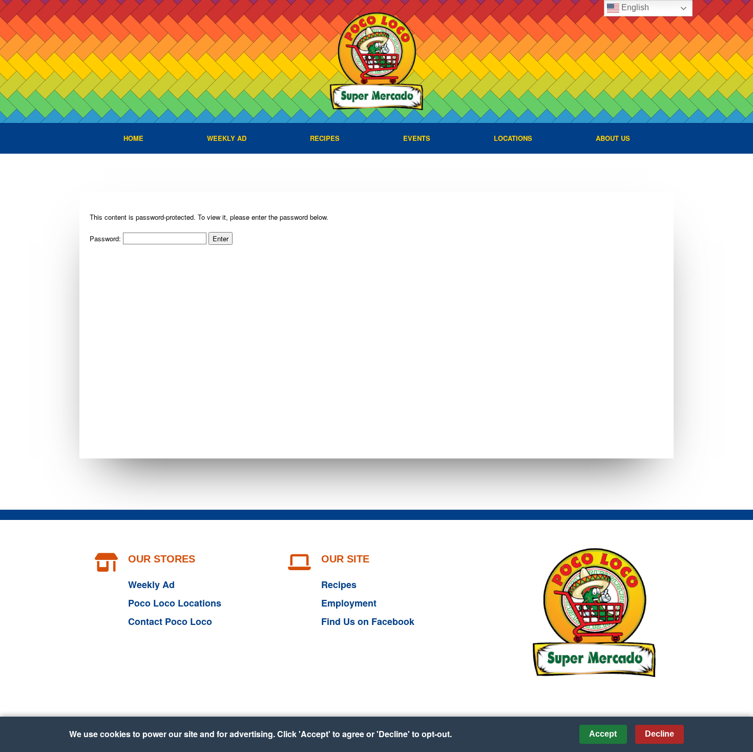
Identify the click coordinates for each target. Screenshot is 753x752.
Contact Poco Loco (170, 621)
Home (133, 138)
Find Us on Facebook (367, 621)
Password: (106, 238)
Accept (603, 733)
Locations (513, 138)
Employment (348, 603)
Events (416, 138)
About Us (613, 138)
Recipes (325, 138)
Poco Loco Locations (174, 603)
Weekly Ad (226, 138)
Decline (659, 733)
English (634, 7)
